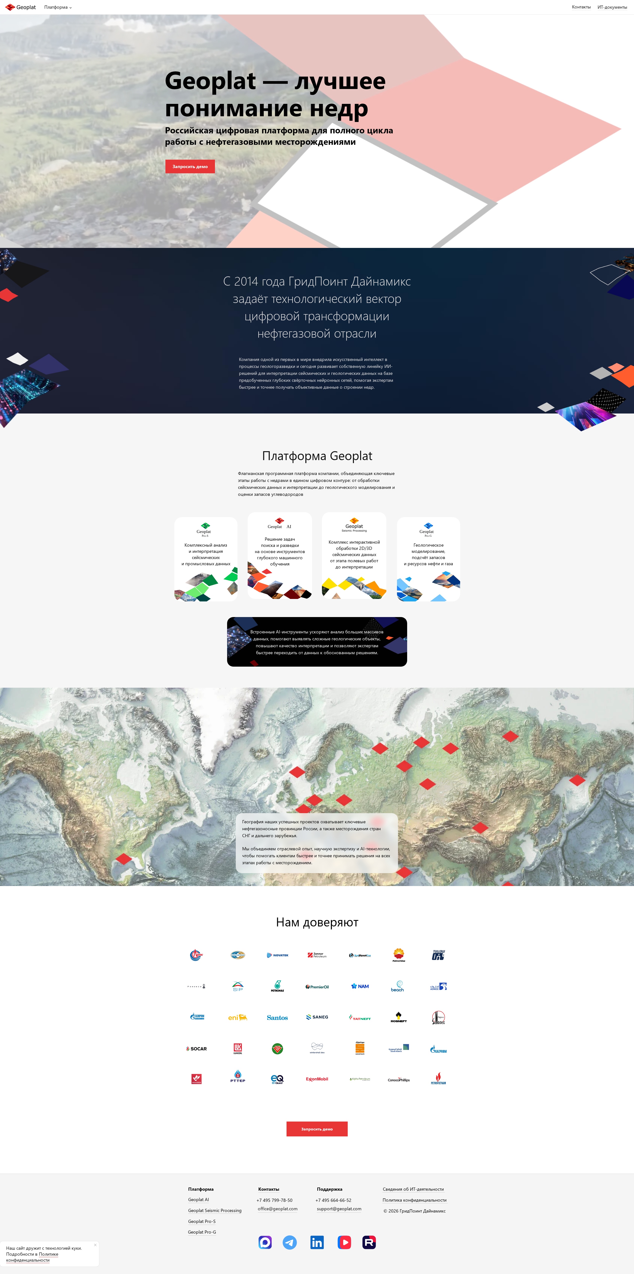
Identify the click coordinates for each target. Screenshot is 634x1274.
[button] (317, 1129)
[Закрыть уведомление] (95, 1245)
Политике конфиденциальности (32, 1257)
